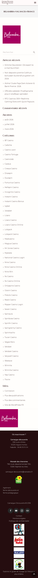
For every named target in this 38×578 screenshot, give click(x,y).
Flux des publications (14, 396)
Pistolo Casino (11, 295)
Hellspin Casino (12, 187)
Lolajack (8, 229)
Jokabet (8, 211)
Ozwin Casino (11, 290)
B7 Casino (9, 140)
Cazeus (8, 164)
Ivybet (7, 206)
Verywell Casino (11, 356)
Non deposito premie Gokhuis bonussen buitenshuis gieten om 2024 (19, 76)
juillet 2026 (9, 124)
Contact (19, 516)
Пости (7, 379)
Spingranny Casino (13, 328)
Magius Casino (11, 244)
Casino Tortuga (11, 155)
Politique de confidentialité (19, 521)
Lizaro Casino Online (14, 225)
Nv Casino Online (12, 281)
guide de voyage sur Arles (21, 571)
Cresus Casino (11, 169)
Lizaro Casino (11, 220)
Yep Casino (9, 375)
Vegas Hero (10, 342)
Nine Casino (10, 262)
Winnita (8, 365)
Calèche (8, 145)
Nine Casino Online (13, 267)
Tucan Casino (11, 337)
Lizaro (7, 215)
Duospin (8, 178)
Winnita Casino (11, 370)
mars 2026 (9, 129)
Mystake (8, 253)
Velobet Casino (11, 351)
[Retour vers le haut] (34, 574)
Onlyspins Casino (12, 286)
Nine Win (9, 272)
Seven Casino (10, 309)
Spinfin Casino (11, 323)
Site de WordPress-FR (14, 405)
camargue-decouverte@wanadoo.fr (19, 472)
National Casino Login (15, 258)
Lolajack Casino (12, 234)
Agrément (7, 488)
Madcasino (9, 239)
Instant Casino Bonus (14, 201)
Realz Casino (10, 300)
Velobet (8, 347)
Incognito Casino (12, 192)
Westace (8, 361)
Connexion (9, 391)
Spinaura (9, 314)
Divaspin (8, 173)
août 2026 (9, 120)
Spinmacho (10, 333)
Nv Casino (9, 276)
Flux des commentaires (15, 400)
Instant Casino (11, 197)
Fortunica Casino (12, 183)
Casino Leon (10, 150)
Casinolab (9, 159)
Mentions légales (19, 518)
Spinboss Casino (12, 319)
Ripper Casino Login (14, 304)
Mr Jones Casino (12, 248)
